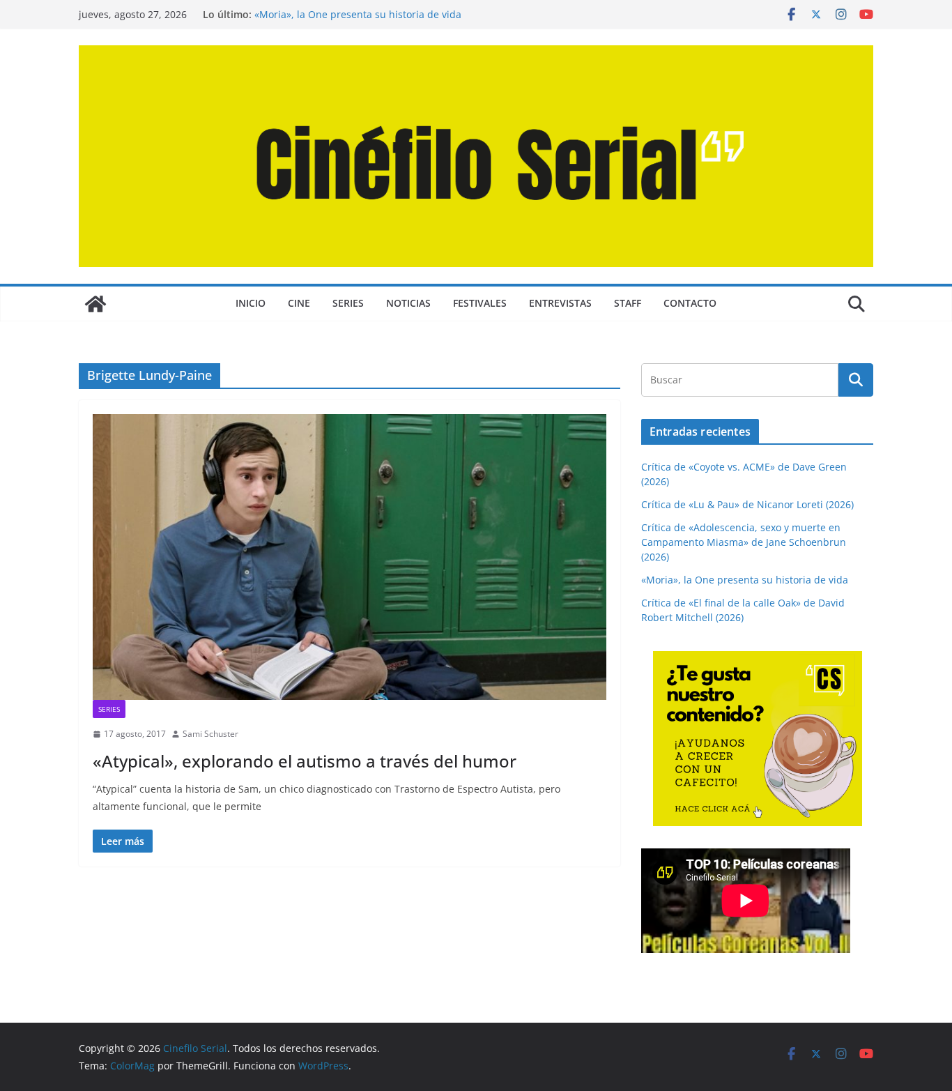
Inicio (251, 303)
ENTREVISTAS (560, 303)
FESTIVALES (480, 303)
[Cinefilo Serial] (95, 304)
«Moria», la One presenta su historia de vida (357, 14)
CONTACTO (689, 303)
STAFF (627, 303)
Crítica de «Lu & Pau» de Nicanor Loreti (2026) (747, 504)
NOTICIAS (408, 303)
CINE (299, 303)
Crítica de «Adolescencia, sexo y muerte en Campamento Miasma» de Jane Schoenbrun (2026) (743, 542)
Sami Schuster (210, 734)
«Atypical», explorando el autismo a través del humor (304, 760)
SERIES (348, 303)
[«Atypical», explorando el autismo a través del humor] (349, 557)
